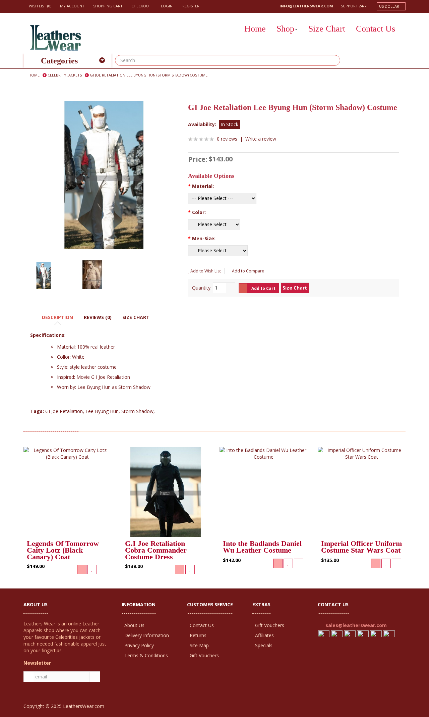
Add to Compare (247, 271)
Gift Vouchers (204, 655)
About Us (134, 625)
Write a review (260, 139)
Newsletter (37, 663)
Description (57, 317)
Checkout (141, 5)
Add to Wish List (205, 271)
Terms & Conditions (146, 655)
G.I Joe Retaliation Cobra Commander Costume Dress (156, 550)
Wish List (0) (40, 5)
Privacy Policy (139, 645)
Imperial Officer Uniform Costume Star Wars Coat (361, 547)
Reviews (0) (98, 317)
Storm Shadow (137, 411)
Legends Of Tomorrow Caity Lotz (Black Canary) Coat (63, 550)
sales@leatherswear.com (356, 625)
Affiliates (264, 635)
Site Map (199, 645)
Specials (263, 645)
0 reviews (227, 139)
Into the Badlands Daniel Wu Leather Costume (262, 547)
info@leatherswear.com (306, 5)
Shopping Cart (108, 5)
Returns (198, 635)
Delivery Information (146, 635)
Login (166, 5)
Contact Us (202, 625)
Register (190, 5)
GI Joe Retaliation (64, 411)
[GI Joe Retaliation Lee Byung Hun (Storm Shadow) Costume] (104, 175)
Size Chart (135, 317)
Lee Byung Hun (102, 411)
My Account (72, 5)
